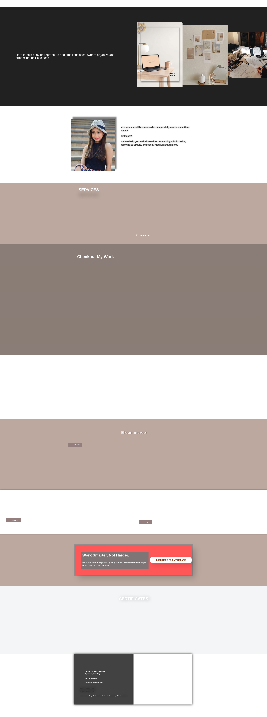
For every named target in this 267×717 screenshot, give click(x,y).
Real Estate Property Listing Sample (22, 525)
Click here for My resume (170, 560)
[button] (137, 54)
